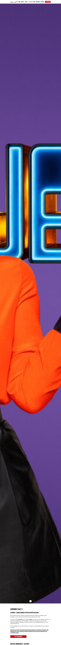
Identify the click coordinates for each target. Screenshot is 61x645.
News (34, 1)
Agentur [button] (22, 1)
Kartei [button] (26, 1)
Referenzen (31, 1)
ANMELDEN (48, 1)
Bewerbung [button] (38, 1)
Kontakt (42, 1)
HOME (19, 1)
